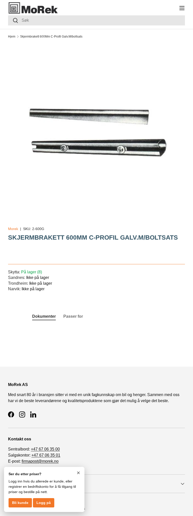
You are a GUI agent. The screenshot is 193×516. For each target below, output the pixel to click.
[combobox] (96, 20)
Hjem (11, 36)
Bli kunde (20, 503)
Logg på (43, 503)
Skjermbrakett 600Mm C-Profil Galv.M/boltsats (51, 36)
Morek (13, 229)
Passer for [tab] (73, 316)
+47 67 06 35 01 (45, 455)
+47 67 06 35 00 (45, 449)
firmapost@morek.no (40, 461)
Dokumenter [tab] (44, 316)
